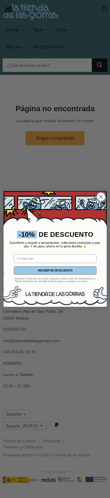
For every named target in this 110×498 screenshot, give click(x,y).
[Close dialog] (101, 197)
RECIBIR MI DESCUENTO (55, 270)
